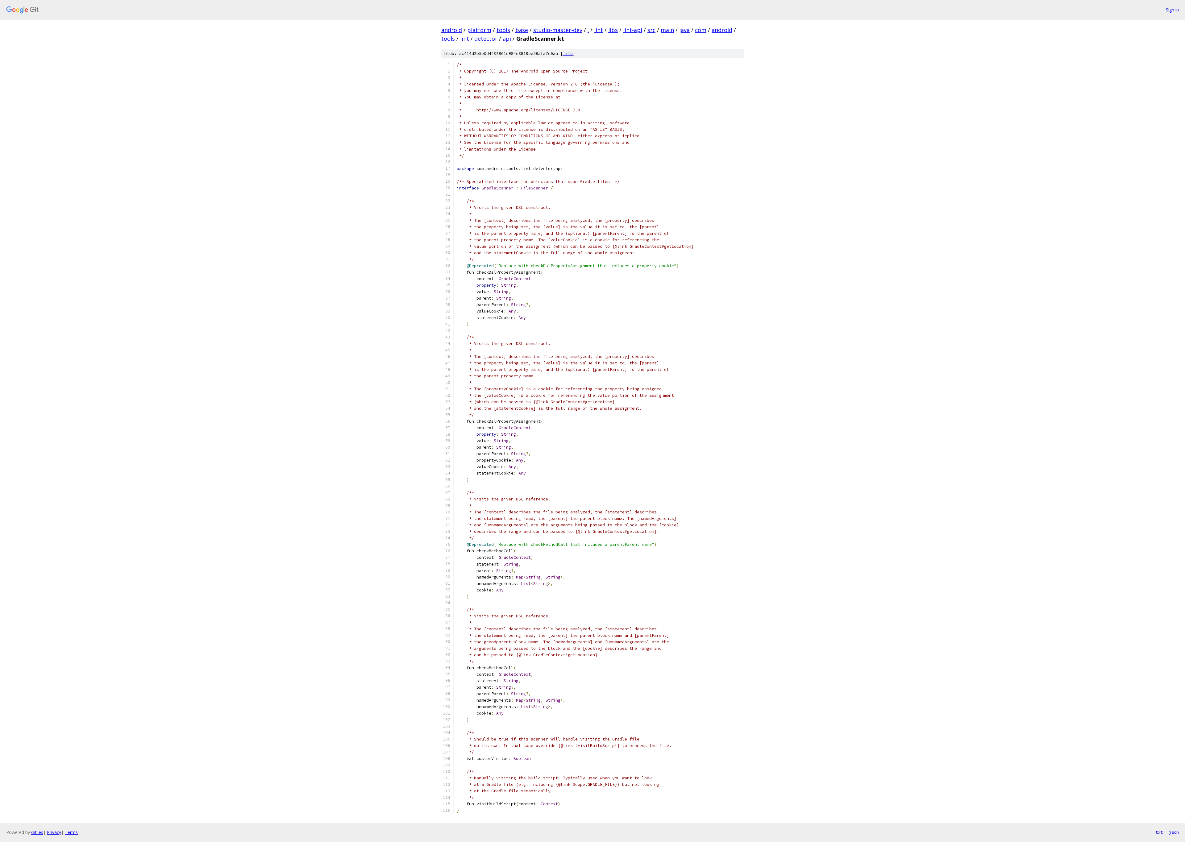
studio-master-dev (557, 30)
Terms (71, 832)
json (1174, 832)
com (700, 30)
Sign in (1172, 10)
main (667, 30)
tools (503, 30)
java (684, 30)
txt (1159, 832)
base (521, 30)
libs (613, 30)
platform (479, 30)
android (451, 30)
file (568, 53)
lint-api (632, 30)
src (651, 30)
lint (598, 30)
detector (485, 38)
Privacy (54, 832)
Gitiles (37, 832)
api (507, 38)
